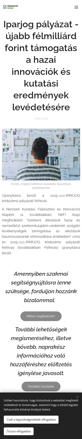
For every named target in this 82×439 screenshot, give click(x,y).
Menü (76, 7)
